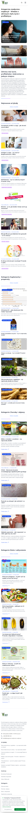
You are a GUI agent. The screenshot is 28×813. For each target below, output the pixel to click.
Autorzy (3, 771)
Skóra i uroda (5, 22)
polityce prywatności (6, 806)
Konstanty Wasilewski (5, 123)
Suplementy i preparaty (7, 187)
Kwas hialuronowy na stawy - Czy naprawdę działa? (13, 749)
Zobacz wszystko (14, 106)
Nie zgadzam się (8, 809)
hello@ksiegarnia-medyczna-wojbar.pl (12, 738)
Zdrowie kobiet (5, 46)
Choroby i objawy (5, 241)
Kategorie (4, 783)
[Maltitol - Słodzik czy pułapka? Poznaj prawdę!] (14, 62)
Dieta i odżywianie (6, 58)
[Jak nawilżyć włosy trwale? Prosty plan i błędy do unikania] (14, 31)
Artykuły (4, 742)
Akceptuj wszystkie (20, 809)
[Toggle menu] (25, 2)
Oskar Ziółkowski (4, 204)
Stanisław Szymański (5, 150)
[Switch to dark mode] (21, 2)
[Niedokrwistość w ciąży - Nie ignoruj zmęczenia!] (14, 50)
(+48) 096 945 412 (7, 736)
